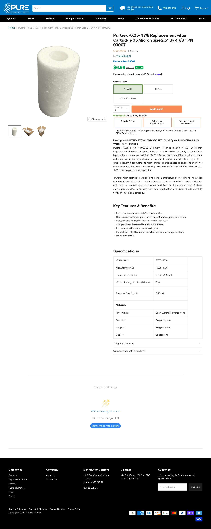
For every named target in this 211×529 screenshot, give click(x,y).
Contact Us (51, 479)
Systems (13, 475)
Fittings (12, 483)
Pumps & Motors (17, 487)
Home (12, 27)
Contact (32, 509)
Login (188, 8)
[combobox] (69, 8)
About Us (50, 475)
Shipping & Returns (17, 509)
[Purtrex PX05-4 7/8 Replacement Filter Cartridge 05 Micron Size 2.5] (14, 131)
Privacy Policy (74, 509)
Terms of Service (57, 509)
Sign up (195, 487)
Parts (11, 492)
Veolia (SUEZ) (123, 55)
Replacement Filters (19, 479)
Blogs (11, 496)
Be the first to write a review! (105, 425)
